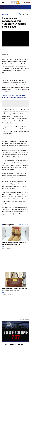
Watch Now (26, 2)
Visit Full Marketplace (24, 224)
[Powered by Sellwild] (26, 319)
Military (5, 14)
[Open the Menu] (2, 2)
